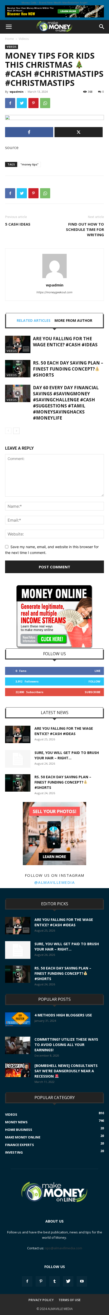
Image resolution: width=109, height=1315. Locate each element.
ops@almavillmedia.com (63, 1248)
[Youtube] (82, 1281)
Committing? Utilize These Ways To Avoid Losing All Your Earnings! (66, 1044)
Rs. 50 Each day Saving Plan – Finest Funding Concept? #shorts (68, 369)
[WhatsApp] (45, 103)
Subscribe (92, 692)
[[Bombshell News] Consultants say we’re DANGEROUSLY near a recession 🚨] (17, 1070)
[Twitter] (22, 103)
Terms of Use (70, 1300)
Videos (24, 39)
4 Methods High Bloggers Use (63, 1015)
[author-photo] (54, 278)
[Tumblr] (54, 1281)
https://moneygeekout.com (54, 292)
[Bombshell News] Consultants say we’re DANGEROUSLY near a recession (66, 1071)
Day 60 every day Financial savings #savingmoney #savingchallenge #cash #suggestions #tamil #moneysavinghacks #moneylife (66, 403)
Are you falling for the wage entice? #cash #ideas (65, 342)
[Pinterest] (33, 103)
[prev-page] (8, 431)
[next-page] (16, 431)
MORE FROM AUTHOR (73, 320)
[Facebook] (10, 103)
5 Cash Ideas (17, 224)
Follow (94, 681)
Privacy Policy (41, 1300)
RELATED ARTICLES (33, 320)
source (12, 147)
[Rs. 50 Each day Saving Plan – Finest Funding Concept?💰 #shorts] (17, 368)
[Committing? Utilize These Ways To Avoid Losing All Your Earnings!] (17, 1045)
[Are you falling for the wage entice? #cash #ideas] (17, 344)
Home (9, 39)
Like (97, 671)
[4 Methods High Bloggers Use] (17, 1019)
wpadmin (17, 91)
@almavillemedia (54, 882)
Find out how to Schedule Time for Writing (85, 229)
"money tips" (30, 164)
